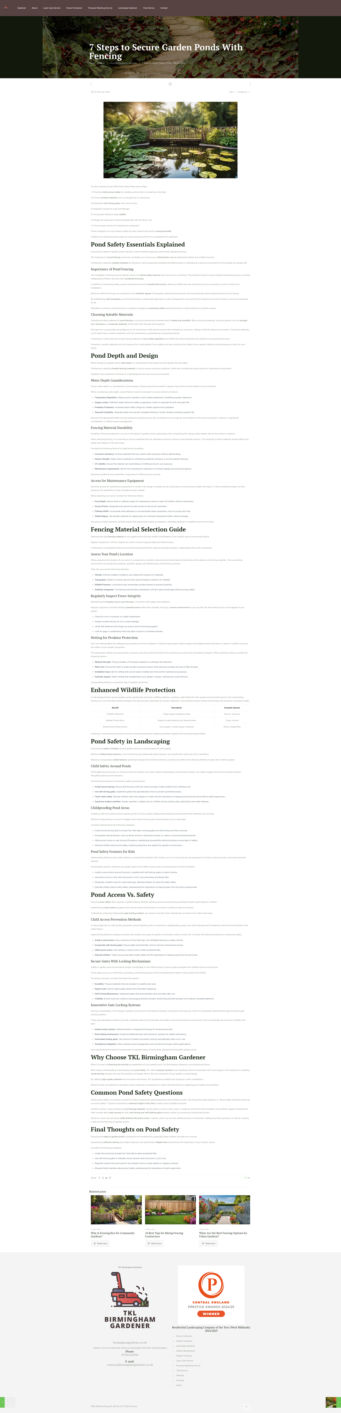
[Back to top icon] (246, 1406)
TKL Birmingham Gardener (130, 1267)
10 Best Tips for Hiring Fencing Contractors (164, 1234)
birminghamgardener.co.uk (130, 1342)
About (179, 1385)
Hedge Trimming (184, 1355)
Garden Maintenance (185, 1350)
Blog (102, 63)
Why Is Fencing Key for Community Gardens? (113, 1234)
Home (92, 63)
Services (180, 1380)
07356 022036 (129, 1355)
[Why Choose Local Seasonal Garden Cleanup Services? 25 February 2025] (333, 1402)
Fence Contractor (184, 1336)
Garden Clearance (184, 1341)
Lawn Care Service (184, 1360)
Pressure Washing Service (188, 1365)
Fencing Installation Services (123, 63)
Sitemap (180, 1375)
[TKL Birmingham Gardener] (7, 8)
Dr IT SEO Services (128, 1406)
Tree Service (182, 1370)
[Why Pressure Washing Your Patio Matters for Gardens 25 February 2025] (7, 1402)
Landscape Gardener (185, 1345)
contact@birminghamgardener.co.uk (130, 1365)
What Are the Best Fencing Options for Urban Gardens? (223, 1234)
